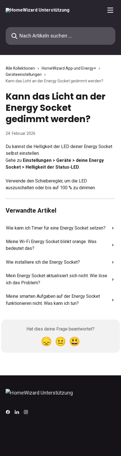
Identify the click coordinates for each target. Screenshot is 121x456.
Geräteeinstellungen (24, 74)
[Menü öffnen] (110, 10)
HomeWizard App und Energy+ (69, 68)
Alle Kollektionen (20, 68)
